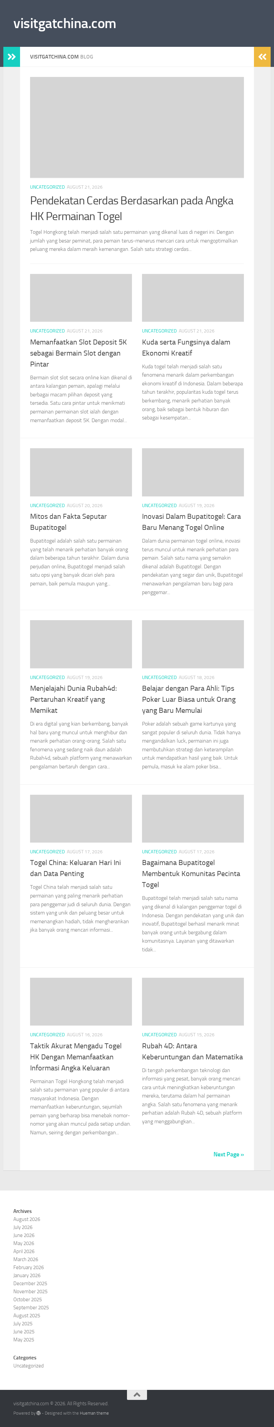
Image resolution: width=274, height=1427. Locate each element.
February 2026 (28, 1267)
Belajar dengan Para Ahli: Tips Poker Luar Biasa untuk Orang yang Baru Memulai (189, 699)
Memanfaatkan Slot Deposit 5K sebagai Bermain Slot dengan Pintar (78, 353)
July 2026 (22, 1227)
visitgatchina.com (64, 23)
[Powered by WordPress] (38, 1413)
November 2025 (30, 1292)
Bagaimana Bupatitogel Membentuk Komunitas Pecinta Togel (191, 873)
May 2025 (23, 1340)
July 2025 (22, 1324)
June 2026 (23, 1235)
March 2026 (25, 1259)
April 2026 (23, 1251)
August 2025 (26, 1316)
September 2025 (31, 1308)
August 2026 (26, 1219)
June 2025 (23, 1332)
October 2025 (27, 1300)
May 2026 (23, 1243)
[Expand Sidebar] (11, 57)
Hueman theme (94, 1413)
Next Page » (229, 1154)
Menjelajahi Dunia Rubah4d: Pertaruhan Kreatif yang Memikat (73, 699)
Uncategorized (47, 187)
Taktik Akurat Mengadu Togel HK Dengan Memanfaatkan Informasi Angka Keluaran (76, 1057)
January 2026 (26, 1275)
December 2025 (30, 1283)
